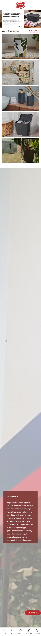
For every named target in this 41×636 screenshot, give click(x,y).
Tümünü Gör (34, 31)
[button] (19, 26)
